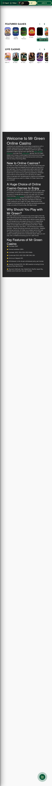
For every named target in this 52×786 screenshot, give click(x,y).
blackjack (10, 153)
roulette (39, 151)
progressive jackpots (13, 198)
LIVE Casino (25, 153)
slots (35, 151)
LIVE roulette (20, 196)
